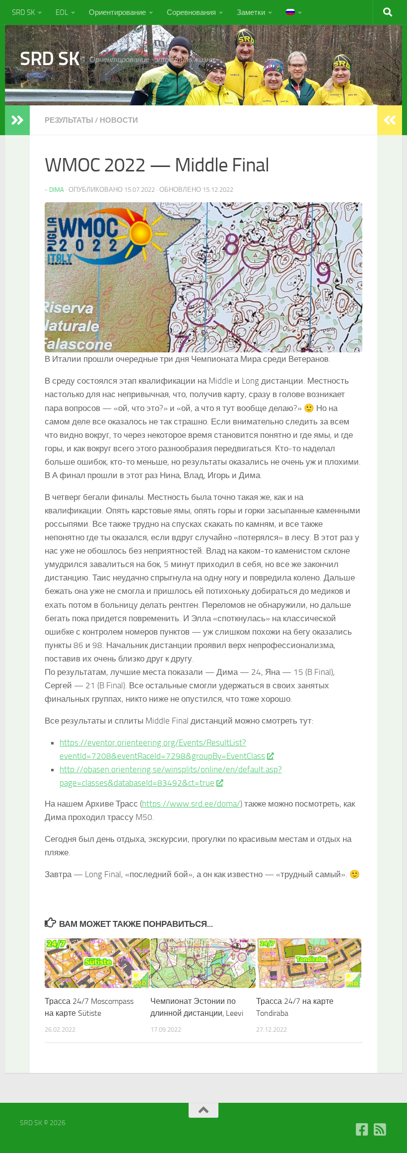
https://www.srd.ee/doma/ (191, 804)
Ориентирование (117, 12)
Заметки (251, 12)
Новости (119, 120)
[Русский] (294, 12)
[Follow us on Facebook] (362, 1130)
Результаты (69, 120)
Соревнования (191, 12)
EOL (62, 12)
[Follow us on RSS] (380, 1130)
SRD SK (23, 12)
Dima (56, 189)
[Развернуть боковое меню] (17, 120)
